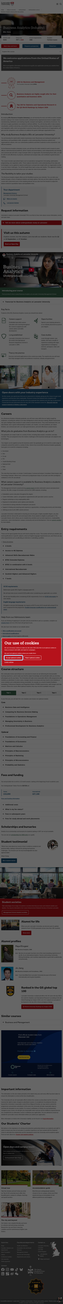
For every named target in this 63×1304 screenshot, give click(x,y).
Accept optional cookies (13, 657)
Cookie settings (8, 662)
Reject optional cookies (32, 657)
